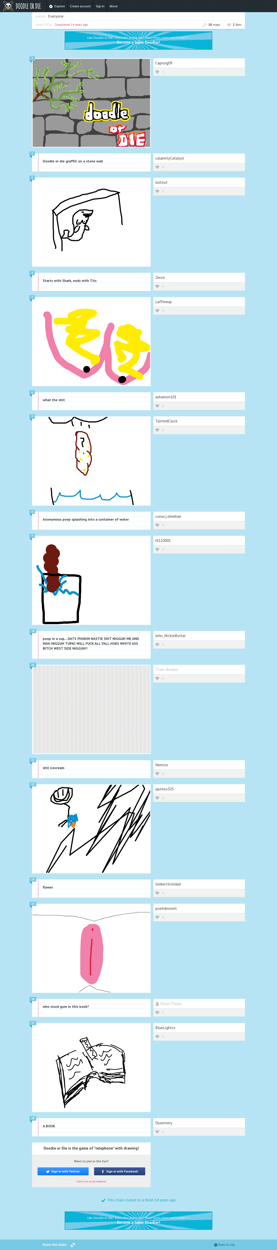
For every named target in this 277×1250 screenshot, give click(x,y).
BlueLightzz (165, 1027)
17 (32, 1023)
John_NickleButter (170, 635)
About (114, 6)
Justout (161, 182)
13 (32, 784)
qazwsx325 (164, 788)
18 (32, 1118)
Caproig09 (163, 62)
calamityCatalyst (169, 158)
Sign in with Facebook (121, 1171)
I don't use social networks (91, 1181)
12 (32, 760)
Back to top (226, 1245)
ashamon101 (165, 396)
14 (32, 879)
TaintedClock (166, 420)
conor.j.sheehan (168, 516)
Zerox (160, 277)
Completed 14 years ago (71, 24)
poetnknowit (166, 908)
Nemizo (161, 764)
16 (32, 999)
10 (32, 631)
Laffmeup (163, 301)
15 (32, 904)
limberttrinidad (168, 884)
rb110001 (163, 540)
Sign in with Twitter (65, 1171)
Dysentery (163, 1122)
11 (32, 665)
